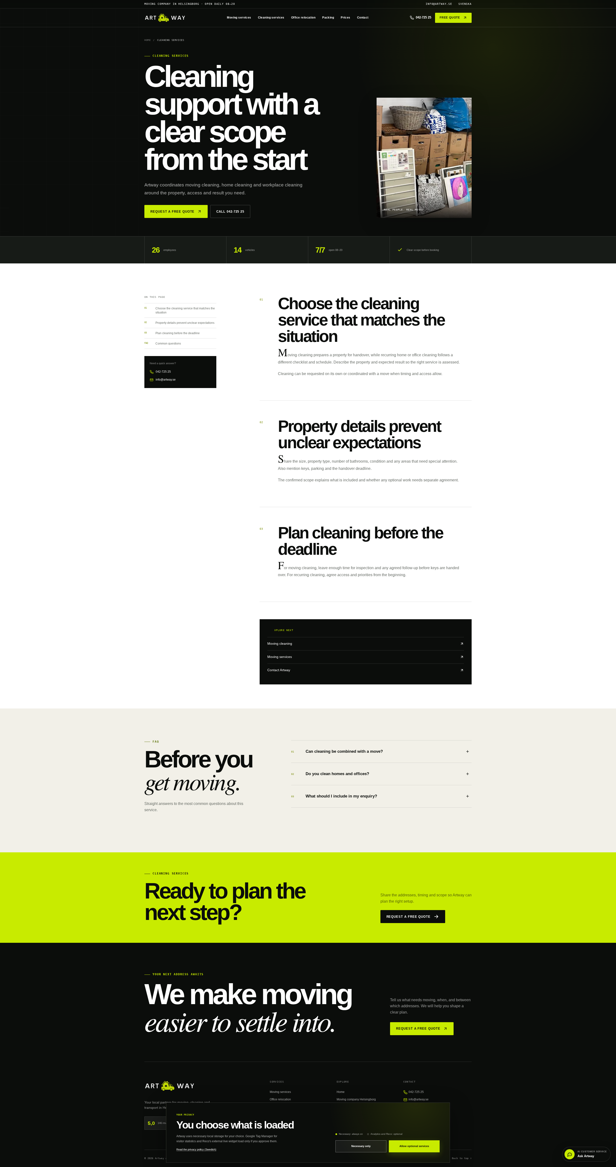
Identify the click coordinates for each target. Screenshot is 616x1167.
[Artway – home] (165, 18)
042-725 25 (163, 371)
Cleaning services (271, 17)
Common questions (162, 343)
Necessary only (361, 1146)
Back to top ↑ (462, 1158)
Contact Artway (278, 670)
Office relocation (303, 17)
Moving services (239, 17)
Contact (363, 17)
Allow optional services (414, 1146)
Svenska (465, 4)
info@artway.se (439, 4)
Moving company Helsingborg (356, 1099)
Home (147, 39)
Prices (345, 17)
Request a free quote (172, 211)
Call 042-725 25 (230, 211)
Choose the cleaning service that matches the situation (179, 310)
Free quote (450, 17)
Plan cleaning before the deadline (172, 333)
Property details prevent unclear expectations (179, 323)
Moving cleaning (279, 643)
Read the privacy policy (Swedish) (196, 1149)
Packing (328, 17)
